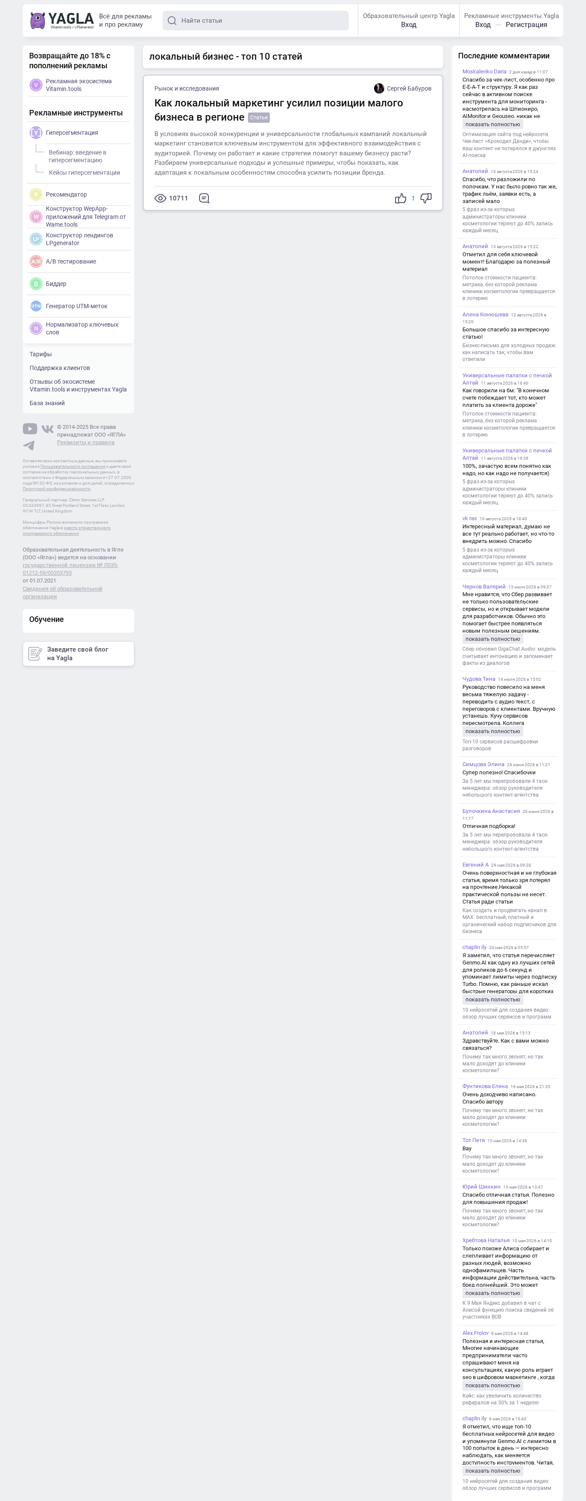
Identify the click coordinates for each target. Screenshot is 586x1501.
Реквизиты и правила (86, 442)
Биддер (56, 283)
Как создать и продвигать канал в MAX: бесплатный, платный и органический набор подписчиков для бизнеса (509, 920)
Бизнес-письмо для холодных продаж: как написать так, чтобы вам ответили (509, 352)
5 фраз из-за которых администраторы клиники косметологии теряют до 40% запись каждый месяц (507, 219)
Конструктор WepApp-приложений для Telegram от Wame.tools (86, 216)
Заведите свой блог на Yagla (77, 654)
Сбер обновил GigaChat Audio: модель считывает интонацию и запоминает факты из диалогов (509, 656)
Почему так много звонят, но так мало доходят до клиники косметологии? (502, 1063)
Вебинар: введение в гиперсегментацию (77, 156)
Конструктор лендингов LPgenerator (79, 239)
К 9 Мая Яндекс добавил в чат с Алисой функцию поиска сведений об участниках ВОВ (508, 1310)
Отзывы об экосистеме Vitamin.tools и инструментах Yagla (78, 385)
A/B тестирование (71, 261)
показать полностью (492, 124)
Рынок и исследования (186, 88)
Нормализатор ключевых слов (82, 328)
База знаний (47, 403)
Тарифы (41, 354)
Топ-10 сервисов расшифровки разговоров (500, 745)
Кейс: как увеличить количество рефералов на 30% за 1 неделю (501, 1399)
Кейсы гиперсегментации (84, 172)
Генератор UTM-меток (77, 306)
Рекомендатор (66, 194)
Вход (409, 25)
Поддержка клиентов (60, 367)
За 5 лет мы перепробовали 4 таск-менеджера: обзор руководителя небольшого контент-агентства (505, 788)
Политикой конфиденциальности (57, 488)
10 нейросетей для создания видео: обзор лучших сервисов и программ (506, 1013)
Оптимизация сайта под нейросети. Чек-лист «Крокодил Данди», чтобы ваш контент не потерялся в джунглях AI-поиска (509, 144)
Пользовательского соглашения (72, 466)
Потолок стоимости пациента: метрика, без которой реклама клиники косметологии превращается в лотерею (508, 288)
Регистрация (526, 25)
